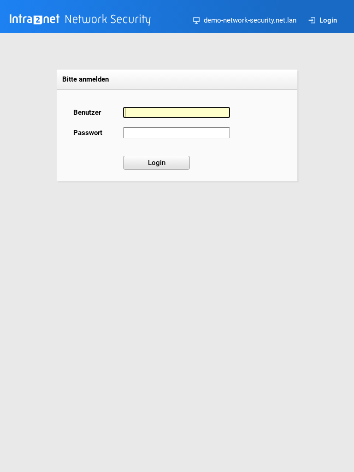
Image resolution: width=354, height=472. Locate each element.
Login (328, 20)
